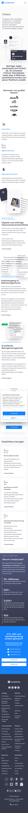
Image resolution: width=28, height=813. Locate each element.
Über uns (17, 758)
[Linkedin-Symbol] (12, 687)
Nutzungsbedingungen (14, 801)
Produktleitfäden (5, 766)
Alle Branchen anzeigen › (18, 717)
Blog (3, 758)
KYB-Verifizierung (6, 734)
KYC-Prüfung (5, 731)
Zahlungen (17, 703)
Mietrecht (4, 741)
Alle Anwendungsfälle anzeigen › (6, 748)
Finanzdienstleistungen (20, 696)
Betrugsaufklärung (6, 717)
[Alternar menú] (25, 2)
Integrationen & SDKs (7, 768)
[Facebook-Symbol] (9, 687)
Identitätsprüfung (6, 729)
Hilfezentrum (5, 771)
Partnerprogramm (19, 763)
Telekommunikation (19, 705)
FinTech (16, 708)
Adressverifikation (6, 705)
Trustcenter (17, 750)
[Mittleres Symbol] (18, 687)
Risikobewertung (18, 734)
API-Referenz (5, 763)
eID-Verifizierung (5, 714)
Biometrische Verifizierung (5, 702)
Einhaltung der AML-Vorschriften (19, 740)
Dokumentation (5, 760)
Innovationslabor (18, 768)
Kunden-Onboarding (6, 736)
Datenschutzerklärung (9, 799)
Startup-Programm (19, 766)
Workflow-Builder (19, 729)
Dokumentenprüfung (6, 698)
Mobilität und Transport (18, 699)
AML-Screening (5, 696)
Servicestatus (5, 773)
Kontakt (16, 773)
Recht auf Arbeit (5, 744)
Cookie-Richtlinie (19, 799)
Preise (16, 760)
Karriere (16, 771)
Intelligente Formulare (20, 743)
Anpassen (13, 417)
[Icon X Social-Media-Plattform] (15, 687)
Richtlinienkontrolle (19, 736)
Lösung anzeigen (6, 249)
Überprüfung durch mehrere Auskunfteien (6, 710)
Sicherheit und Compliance (18, 747)
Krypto (16, 713)
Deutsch (16, 804)
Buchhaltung (17, 710)
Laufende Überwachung (7, 739)
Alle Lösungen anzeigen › (5, 720)
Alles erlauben (14, 413)
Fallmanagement (18, 731)
